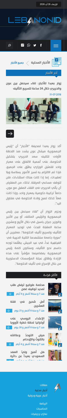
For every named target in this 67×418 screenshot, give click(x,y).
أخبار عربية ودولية (37, 395)
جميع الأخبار (17, 63)
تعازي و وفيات (39, 414)
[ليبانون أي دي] (34, 22)
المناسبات (41, 409)
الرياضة (43, 403)
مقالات (43, 385)
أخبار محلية (41, 390)
